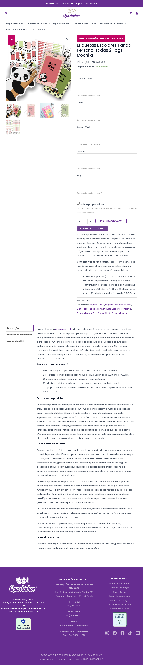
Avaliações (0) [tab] (15, 341)
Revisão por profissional (92, 204)
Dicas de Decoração (120, 587)
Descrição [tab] (13, 328)
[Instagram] (107, 633)
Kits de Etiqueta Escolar (116, 313)
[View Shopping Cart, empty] (130, 13)
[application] (24, 23)
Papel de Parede (61, 23)
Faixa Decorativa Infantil (110, 23)
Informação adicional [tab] (19, 334)
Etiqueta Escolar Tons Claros (90, 313)
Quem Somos (119, 592)
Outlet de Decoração (119, 583)
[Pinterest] (115, 633)
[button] (6, 13)
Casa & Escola (37, 29)
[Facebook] (122, 633)
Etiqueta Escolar (14, 23)
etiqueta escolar (64, 329)
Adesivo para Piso (84, 23)
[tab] (107, 78)
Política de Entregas (119, 600)
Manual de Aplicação (119, 596)
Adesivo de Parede (37, 23)
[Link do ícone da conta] (137, 13)
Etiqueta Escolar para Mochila (117, 309)
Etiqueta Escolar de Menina (89, 309)
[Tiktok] (130, 633)
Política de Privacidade (120, 604)
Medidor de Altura (15, 29)
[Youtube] (138, 633)
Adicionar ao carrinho (92, 228)
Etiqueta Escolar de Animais (118, 304)
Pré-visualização (111, 220)
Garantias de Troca (119, 608)
